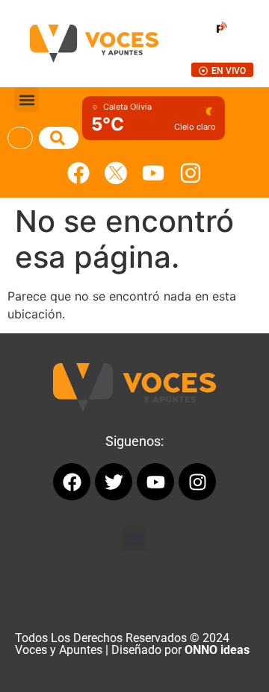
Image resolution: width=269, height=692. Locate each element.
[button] (26, 99)
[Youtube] (153, 173)
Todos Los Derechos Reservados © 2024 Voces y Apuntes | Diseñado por (132, 644)
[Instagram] (190, 173)
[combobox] (20, 138)
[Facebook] (78, 173)
